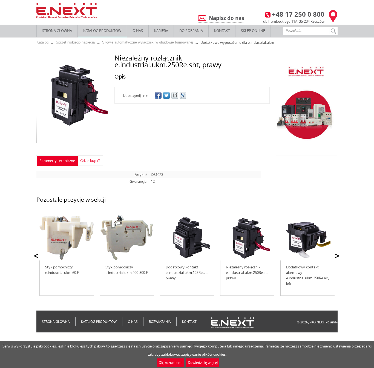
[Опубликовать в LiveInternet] (174, 95)
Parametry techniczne (57, 160)
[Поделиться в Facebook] (158, 95)
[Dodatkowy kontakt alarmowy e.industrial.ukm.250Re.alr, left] (307, 237)
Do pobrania (191, 30)
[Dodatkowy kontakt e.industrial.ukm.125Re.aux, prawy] (187, 237)
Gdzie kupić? (90, 160)
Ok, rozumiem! (170, 362)
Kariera (161, 30)
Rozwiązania (160, 321)
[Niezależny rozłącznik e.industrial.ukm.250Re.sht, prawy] (247, 237)
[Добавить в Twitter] (166, 95)
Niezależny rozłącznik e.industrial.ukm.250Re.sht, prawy (248, 272)
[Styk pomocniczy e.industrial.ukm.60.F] (66, 237)
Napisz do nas (226, 18)
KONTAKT (222, 30)
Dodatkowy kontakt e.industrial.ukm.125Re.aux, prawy (188, 272)
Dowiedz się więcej (203, 362)
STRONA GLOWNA (57, 30)
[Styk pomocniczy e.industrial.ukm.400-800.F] (127, 237)
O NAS (138, 30)
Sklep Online (253, 30)
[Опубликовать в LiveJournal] (183, 95)
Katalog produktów (102, 30)
